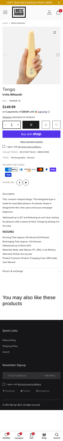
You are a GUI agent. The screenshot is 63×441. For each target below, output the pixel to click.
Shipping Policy (10, 346)
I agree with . (24, 146)
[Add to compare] (46, 125)
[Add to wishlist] (56, 125)
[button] (5, 55)
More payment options (31, 141)
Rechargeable (18, 157)
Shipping (7, 117)
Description (9, 193)
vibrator (31, 157)
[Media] (54, 32)
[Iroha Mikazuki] (31, 55)
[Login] (49, 12)
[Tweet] (26, 182)
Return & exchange (13, 271)
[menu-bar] (6, 12)
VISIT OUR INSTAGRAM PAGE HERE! (29, 2)
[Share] (19, 182)
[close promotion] (58, 2)
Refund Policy (9, 340)
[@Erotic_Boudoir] (18, 12)
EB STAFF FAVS (27, 152)
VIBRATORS (43, 152)
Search (6, 352)
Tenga (9, 88)
